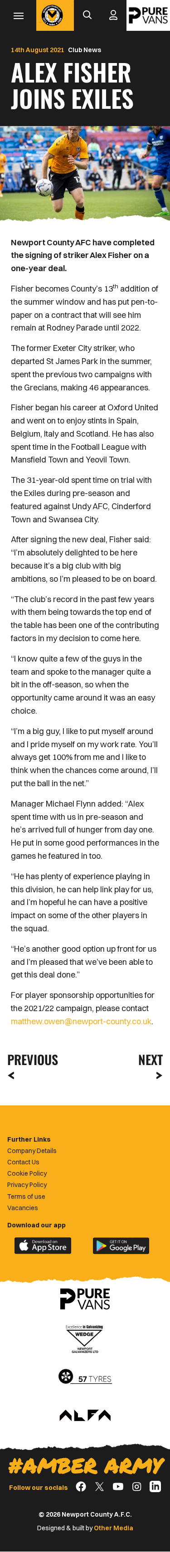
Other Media (113, 1528)
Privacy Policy (27, 1185)
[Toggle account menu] (113, 15)
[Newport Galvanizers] (85, 1338)
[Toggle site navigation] (18, 15)
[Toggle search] (87, 15)
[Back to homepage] (52, 15)
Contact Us (23, 1162)
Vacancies (22, 1208)
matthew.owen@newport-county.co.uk (81, 1021)
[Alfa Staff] (85, 1416)
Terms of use (26, 1196)
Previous (30, 1059)
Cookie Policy (27, 1173)
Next (150, 1059)
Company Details (32, 1151)
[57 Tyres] (85, 1377)
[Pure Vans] (148, 15)
